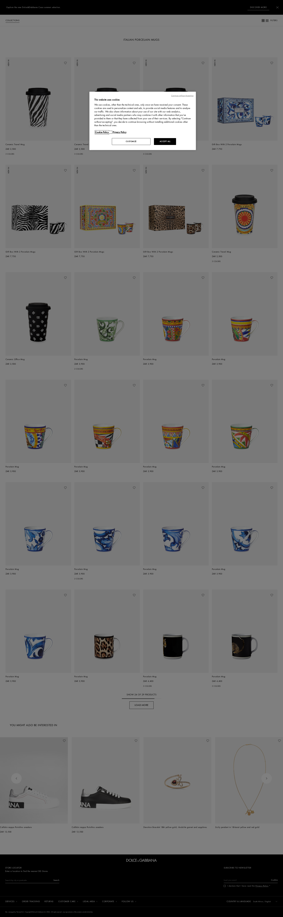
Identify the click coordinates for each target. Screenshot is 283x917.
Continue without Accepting (182, 96)
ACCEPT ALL (165, 141)
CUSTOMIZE (131, 141)
